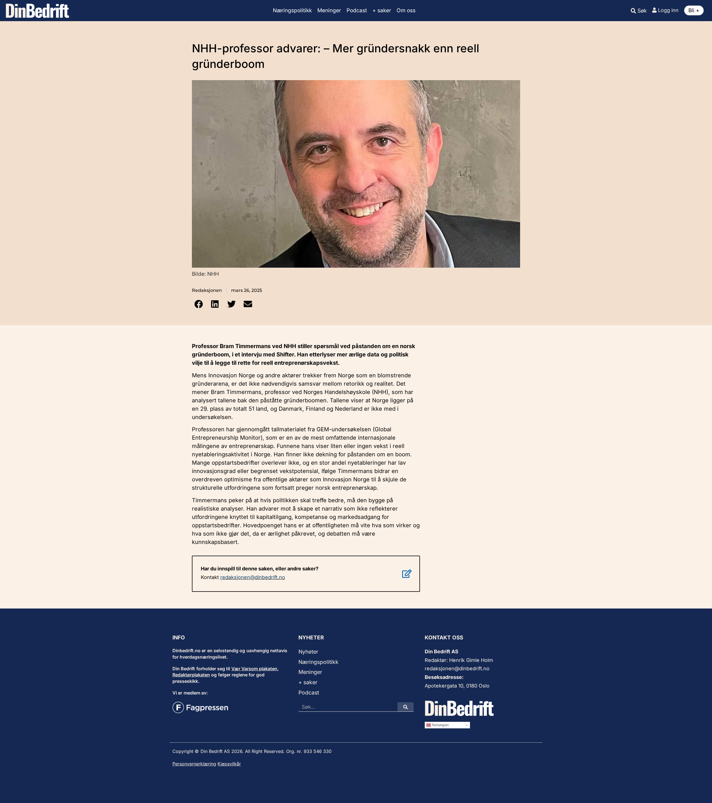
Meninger (329, 10)
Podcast (357, 10)
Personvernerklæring (194, 764)
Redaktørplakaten (191, 675)
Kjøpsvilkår (229, 764)
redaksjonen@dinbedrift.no (252, 577)
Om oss (406, 10)
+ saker (381, 10)
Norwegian (440, 725)
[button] (198, 304)
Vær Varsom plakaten (254, 668)
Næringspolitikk (292, 10)
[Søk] (405, 706)
